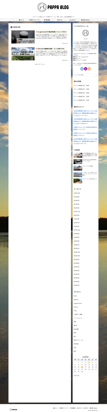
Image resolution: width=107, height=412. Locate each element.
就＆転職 (76, 329)
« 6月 (74, 375)
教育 (75, 333)
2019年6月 (76, 270)
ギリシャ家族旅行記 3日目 (81, 96)
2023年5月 (76, 200)
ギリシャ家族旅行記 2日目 (81, 100)
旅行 (75, 336)
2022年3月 (76, 219)
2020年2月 (76, 248)
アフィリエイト (78, 318)
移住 (75, 351)
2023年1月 (76, 208)
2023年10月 (77, 193)
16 (82, 367)
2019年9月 (76, 259)
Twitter (75, 53)
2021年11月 (77, 230)
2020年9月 (76, 234)
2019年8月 (76, 263)
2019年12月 (77, 252)
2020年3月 (76, 245)
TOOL (75, 311)
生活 (75, 347)
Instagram (79, 63)
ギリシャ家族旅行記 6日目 (81, 85)
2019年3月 (76, 281)
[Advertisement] (40, 75)
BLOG (75, 296)
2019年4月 (76, 278)
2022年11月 (77, 211)
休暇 (75, 322)
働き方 (75, 325)
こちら (87, 50)
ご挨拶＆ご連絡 (78, 314)
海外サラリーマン (78, 340)
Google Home (78, 303)
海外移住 (76, 344)
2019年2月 (76, 285)
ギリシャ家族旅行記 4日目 (81, 93)
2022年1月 (76, 226)
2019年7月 (76, 267)
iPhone (76, 307)
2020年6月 (76, 237)
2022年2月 (76, 222)
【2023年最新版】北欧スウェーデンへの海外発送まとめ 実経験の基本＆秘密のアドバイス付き (85, 113)
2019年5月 (76, 274)
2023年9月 (76, 197)
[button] (96, 75)
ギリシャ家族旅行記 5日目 (81, 89)
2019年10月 (77, 256)
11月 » (78, 375)
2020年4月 (76, 241)
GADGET (76, 299)
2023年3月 (76, 204)
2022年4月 (76, 215)
